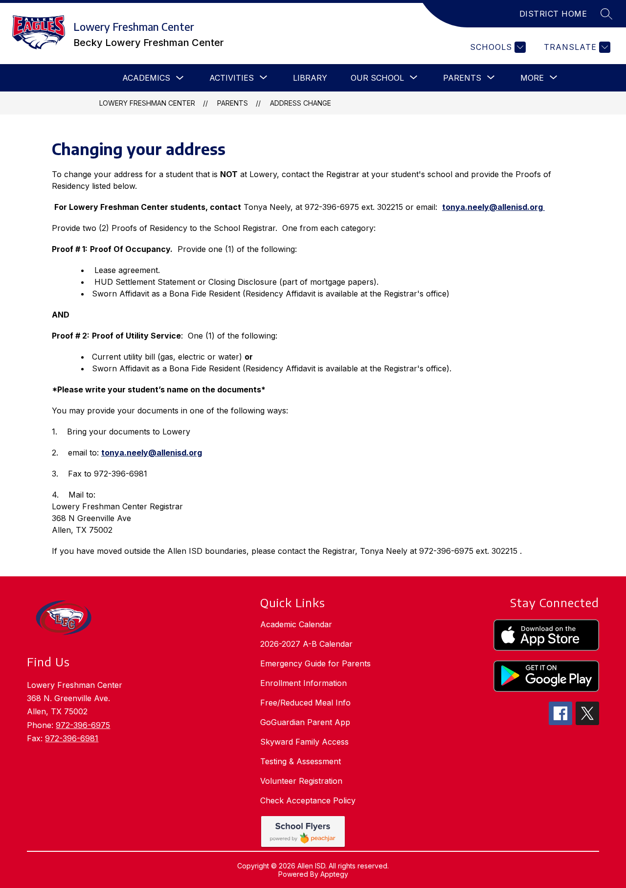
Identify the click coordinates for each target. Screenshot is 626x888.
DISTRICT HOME (553, 14)
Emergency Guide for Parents (315, 663)
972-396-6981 (71, 738)
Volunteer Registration (301, 781)
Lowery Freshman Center (147, 103)
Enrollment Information (303, 683)
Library (310, 78)
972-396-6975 (83, 725)
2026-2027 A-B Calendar (306, 644)
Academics (146, 78)
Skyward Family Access (304, 742)
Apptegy (334, 874)
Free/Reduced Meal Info (305, 702)
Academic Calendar (296, 624)
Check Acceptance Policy (308, 800)
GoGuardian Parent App (305, 722)
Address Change (300, 103)
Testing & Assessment (300, 761)
